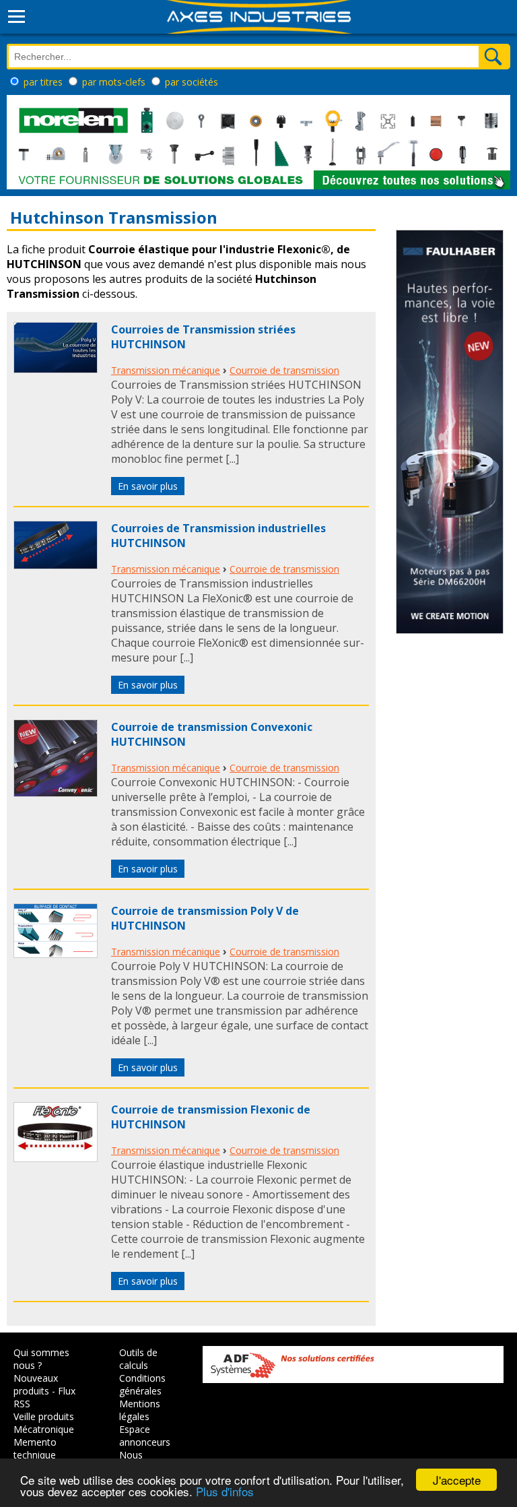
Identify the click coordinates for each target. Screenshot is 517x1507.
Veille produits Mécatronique (43, 1423)
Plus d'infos (225, 1491)
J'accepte (457, 1479)
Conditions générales (142, 1384)
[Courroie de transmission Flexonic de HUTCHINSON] (55, 1158)
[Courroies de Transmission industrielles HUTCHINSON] (55, 565)
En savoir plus (148, 486)
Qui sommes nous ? (41, 1359)
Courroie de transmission (284, 370)
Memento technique (35, 1448)
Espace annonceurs (144, 1435)
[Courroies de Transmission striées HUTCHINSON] (55, 369)
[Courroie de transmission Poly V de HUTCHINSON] (55, 954)
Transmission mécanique (165, 370)
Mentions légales (139, 1410)
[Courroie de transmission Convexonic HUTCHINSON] (55, 792)
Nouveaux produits (35, 1384)
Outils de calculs (138, 1359)
